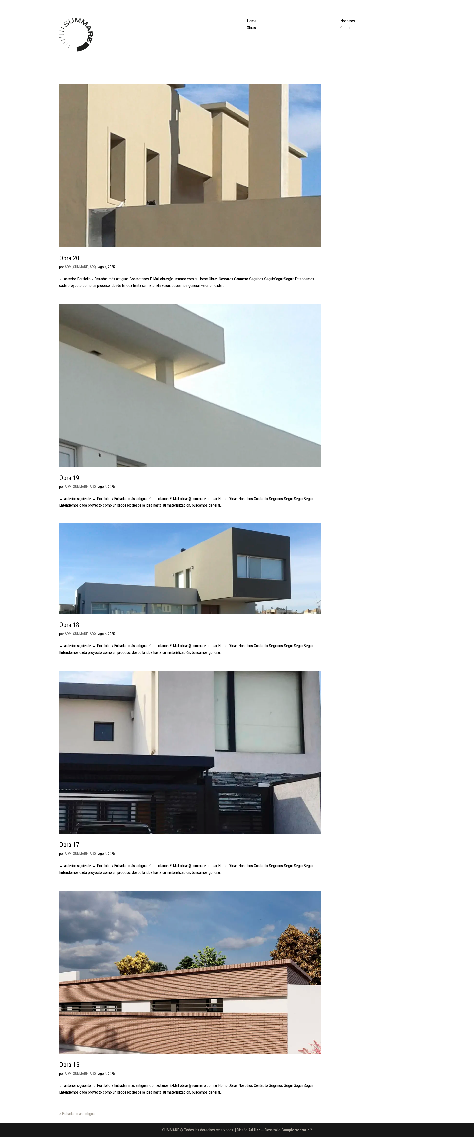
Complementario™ (296, 1130)
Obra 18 (69, 625)
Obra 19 (69, 478)
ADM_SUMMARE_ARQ (80, 267)
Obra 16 (69, 1064)
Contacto (347, 27)
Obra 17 (69, 844)
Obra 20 (69, 258)
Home (251, 21)
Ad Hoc (253, 1130)
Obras (251, 27)
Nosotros (347, 21)
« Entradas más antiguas (77, 1113)
